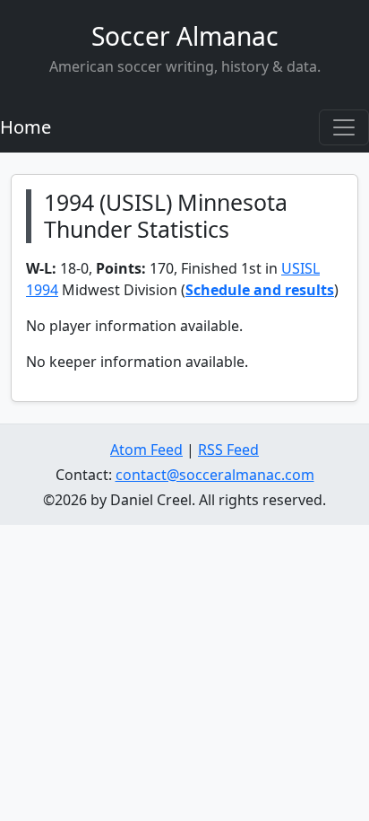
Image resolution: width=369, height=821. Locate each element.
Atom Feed (146, 449)
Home (25, 127)
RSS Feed (228, 449)
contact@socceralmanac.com (215, 475)
